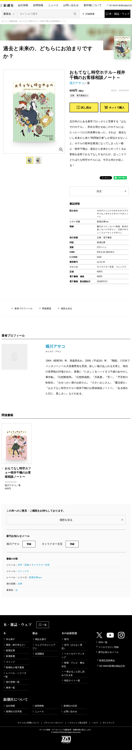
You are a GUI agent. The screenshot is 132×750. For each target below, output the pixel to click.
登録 (29, 544)
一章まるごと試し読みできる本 (73, 673)
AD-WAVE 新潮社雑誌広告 (120, 5)
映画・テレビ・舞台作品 (73, 664)
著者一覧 (10, 687)
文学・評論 (23, 565)
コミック (10, 661)
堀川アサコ (77, 83)
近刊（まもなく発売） (71, 647)
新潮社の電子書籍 (15, 667)
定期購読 (39, 653)
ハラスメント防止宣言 (77, 723)
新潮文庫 (10, 650)
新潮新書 (10, 656)
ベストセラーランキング (73, 655)
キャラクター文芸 (41, 565)
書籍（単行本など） (16, 645)
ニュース (53, 5)
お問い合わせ (71, 5)
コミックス (23, 571)
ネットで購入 (116, 107)
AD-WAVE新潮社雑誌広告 (112, 666)
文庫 (20, 583)
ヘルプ (95, 723)
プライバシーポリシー (53, 723)
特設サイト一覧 (72, 680)
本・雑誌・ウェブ (119, 13)
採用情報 (38, 5)
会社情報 (23, 5)
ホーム (4, 21)
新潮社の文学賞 (14, 711)
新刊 (66, 639)
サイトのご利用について (28, 723)
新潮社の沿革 (70, 706)
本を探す (10, 639)
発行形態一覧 (12, 682)
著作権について (93, 5)
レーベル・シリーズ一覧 (14, 675)
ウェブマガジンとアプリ (43, 647)
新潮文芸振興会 (107, 660)
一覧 (44, 625)
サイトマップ (108, 723)
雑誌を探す (40, 639)
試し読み (86, 107)
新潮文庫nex (35, 577)
